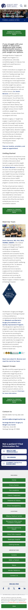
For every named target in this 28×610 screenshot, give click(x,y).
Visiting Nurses (14, 544)
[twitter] (14, 589)
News (14, 565)
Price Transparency (14, 506)
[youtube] (19, 589)
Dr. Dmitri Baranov (8, 167)
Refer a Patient (14, 560)
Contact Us (14, 575)
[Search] (21, 5)
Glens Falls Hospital (14, 534)
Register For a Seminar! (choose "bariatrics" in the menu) (14, 33)
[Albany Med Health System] (9, 5)
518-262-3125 (14, 584)
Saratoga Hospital (14, 539)
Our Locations (14, 490)
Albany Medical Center (14, 516)
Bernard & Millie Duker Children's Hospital (14, 521)
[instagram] (9, 589)
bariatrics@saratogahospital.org (13, 419)
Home (3, 11)
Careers (14, 555)
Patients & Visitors (14, 500)
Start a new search (9, 13)
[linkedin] (25, 589)
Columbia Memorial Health (14, 528)
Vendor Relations (14, 570)
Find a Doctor (14, 485)
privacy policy (12, 602)
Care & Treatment (10, 11)
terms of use (22, 602)
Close (14, 606)
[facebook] (3, 589)
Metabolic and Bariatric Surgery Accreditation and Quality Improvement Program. (12, 322)
